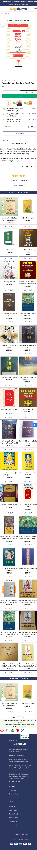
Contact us (12, 790)
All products (11, 80)
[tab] (14, 717)
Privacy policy (13, 810)
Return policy (13, 821)
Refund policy (13, 825)
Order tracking (13, 794)
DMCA (11, 801)
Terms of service (14, 814)
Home (4, 80)
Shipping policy (13, 817)
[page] (3, 17)
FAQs (10, 797)
